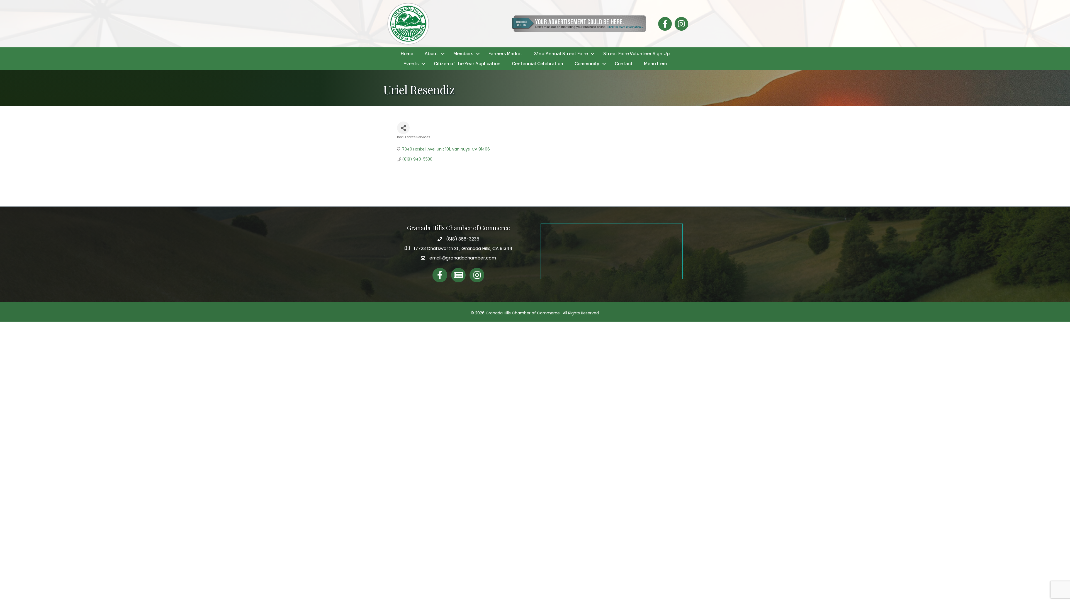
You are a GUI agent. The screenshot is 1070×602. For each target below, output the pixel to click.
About (431, 53)
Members (463, 53)
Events (411, 63)
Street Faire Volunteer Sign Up (636, 53)
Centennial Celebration (537, 63)
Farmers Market (505, 53)
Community (587, 63)
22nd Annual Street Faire (561, 53)
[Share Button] (403, 128)
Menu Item (655, 63)
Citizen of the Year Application (467, 63)
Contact (624, 63)
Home (407, 53)
